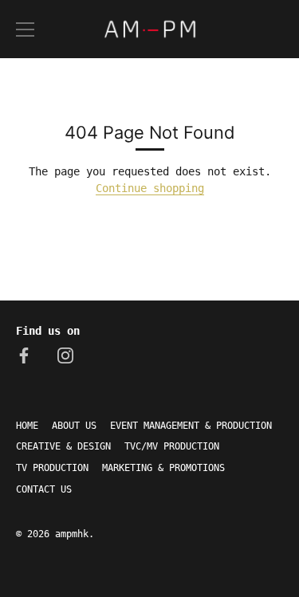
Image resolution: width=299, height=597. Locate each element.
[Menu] (25, 29)
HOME (27, 425)
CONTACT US (44, 489)
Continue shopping (150, 188)
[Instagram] (65, 354)
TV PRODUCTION (52, 467)
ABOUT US (74, 425)
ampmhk (72, 534)
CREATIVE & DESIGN (63, 446)
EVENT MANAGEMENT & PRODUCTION (191, 425)
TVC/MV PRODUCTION (171, 446)
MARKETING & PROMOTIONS (163, 467)
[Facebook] (24, 354)
